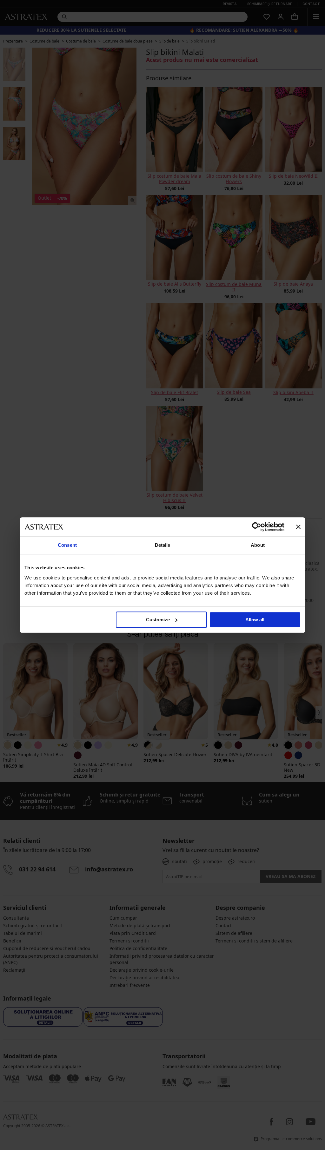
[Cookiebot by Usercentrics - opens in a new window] (256, 527)
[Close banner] (298, 527)
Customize (158, 619)
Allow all (254, 619)
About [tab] (258, 545)
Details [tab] (162, 545)
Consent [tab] (67, 545)
